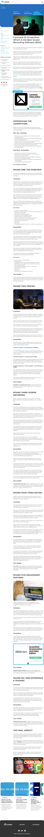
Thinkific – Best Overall (5, 47)
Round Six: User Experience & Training (6, 77)
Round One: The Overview (5, 63)
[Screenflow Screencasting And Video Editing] (21, 652)
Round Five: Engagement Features (4, 73)
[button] (42, 2)
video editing (33, 154)
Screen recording (17, 74)
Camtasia (15, 86)
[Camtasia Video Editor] (21, 100)
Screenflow (16, 230)
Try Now (35, 106)
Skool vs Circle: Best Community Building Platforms (7, 801)
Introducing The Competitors (5, 60)
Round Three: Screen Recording (6, 68)
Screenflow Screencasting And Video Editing (35, 650)
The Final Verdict (5, 79)
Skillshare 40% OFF (5, 31)
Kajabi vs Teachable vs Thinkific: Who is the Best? (36, 801)
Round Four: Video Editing (6, 71)
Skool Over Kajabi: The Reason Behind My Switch (21, 801)
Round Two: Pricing (6, 65)
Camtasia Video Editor (34, 96)
